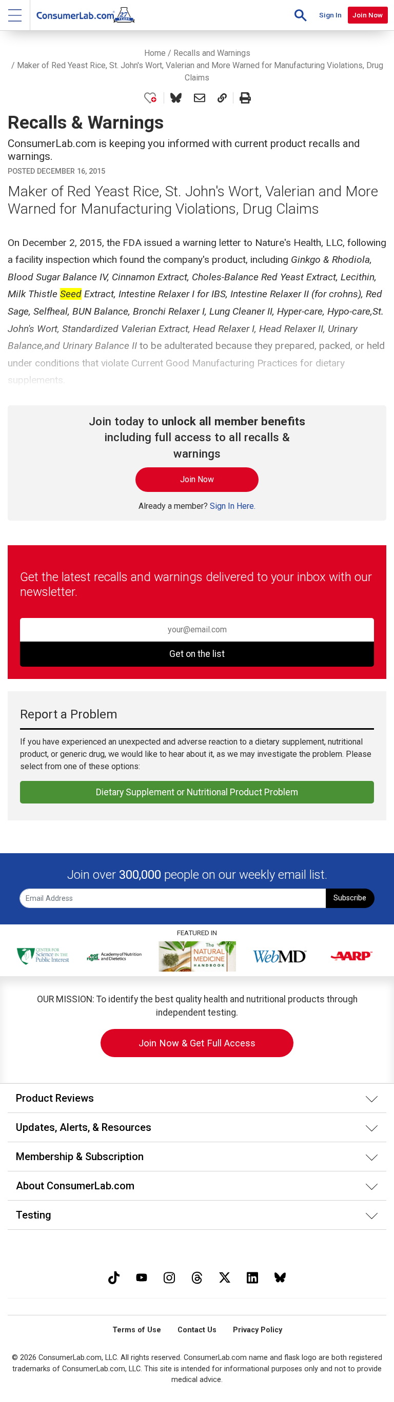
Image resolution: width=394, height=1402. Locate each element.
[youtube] (141, 1276)
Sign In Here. (232, 506)
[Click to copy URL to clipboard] (222, 98)
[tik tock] (114, 1276)
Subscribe (349, 898)
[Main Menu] (15, 15)
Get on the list (197, 654)
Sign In (330, 15)
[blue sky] (280, 1276)
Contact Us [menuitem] (197, 1330)
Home (155, 53)
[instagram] (169, 1276)
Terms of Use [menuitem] (136, 1330)
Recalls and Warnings (211, 53)
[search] (300, 15)
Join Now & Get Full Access (197, 1043)
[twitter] (224, 1276)
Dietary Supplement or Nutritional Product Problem (197, 792)
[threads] (197, 1276)
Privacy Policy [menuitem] (257, 1330)
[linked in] (252, 1276)
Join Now (367, 15)
